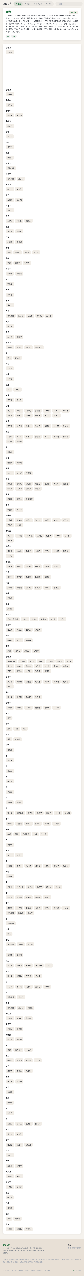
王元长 (9, 803)
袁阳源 (9, 708)
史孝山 (28, 987)
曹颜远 (56, 666)
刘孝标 (47, 908)
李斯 (9, 834)
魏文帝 (9, 484)
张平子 (9, 94)
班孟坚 (9, 52)
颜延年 (9, 274)
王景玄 (47, 682)
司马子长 (20, 887)
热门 (28, 4)
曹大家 (19, 200)
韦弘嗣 (37, 1061)
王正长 (9, 671)
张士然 (9, 824)
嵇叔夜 (19, 347)
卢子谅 (47, 437)
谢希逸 (36, 253)
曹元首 (28, 1061)
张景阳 (37, 437)
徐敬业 (37, 489)
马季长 (9, 347)
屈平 (9, 718)
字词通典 (39, 4)
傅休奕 (28, 666)
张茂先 (26, 263)
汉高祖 (17, 651)
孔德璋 (65, 908)
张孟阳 (19, 520)
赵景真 (28, 908)
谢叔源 (28, 484)
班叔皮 (9, 200)
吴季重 (37, 866)
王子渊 (9, 337)
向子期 (20, 316)
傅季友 (9, 792)
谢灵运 (9, 379)
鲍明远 (28, 221)
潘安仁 (9, 158)
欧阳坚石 (29, 499)
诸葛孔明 (20, 813)
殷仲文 (19, 484)
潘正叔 (9, 541)
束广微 (9, 369)
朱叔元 (48, 887)
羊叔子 (39, 813)
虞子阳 (19, 442)
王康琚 (28, 473)
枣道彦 (19, 671)
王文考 (9, 232)
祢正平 (17, 263)
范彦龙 (47, 567)
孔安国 (19, 966)
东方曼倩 (10, 945)
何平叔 (19, 232)
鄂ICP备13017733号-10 (23, 1270)
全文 (14, 36)
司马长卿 (10, 168)
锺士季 (30, 913)
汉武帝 (9, 760)
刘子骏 (56, 908)
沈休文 (56, 416)
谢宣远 (9, 416)
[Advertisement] (42, 72)
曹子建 (17, 358)
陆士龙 (56, 411)
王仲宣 (9, 221)
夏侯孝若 (10, 997)
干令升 (19, 1018)
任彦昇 (65, 520)
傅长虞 (9, 551)
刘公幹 (28, 411)
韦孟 (9, 390)
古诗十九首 (11, 661)
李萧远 (19, 1071)
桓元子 (28, 824)
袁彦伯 (20, 997)
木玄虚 (9, 242)
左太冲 (19, 116)
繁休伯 (19, 866)
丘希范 (47, 416)
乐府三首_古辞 (12, 619)
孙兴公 (19, 221)
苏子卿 (31, 661)
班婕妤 (24, 619)
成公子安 (38, 347)
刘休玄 (19, 708)
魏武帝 (34, 619)
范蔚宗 (19, 416)
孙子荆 (19, 426)
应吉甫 (65, 411)
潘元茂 (9, 771)
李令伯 (48, 813)
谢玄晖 (56, 426)
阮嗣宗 (9, 499)
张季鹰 (37, 671)
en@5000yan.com (43, 1270)
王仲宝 (19, 1177)
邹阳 (16, 834)
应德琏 (37, 411)
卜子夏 (9, 966)
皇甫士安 (38, 966)
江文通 (48, 316)
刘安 (24, 729)
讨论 (50, 4)
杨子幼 (30, 887)
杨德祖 (9, 866)
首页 (19, 4)
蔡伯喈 (9, 1177)
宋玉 (9, 253)
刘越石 (37, 551)
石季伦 (62, 619)
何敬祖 (9, 463)
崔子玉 (19, 1124)
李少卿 (22, 661)
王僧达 (19, 567)
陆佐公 (37, 1124)
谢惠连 (26, 253)
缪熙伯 (9, 640)
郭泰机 (19, 551)
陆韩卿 (37, 567)
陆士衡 (30, 316)
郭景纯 (19, 242)
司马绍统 (29, 536)
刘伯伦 (37, 987)
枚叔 (9, 739)
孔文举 (9, 813)
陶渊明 (37, 577)
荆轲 (9, 651)
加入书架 (73, 12)
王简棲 (9, 1187)
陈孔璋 (28, 866)
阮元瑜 (9, 897)
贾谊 (9, 263)
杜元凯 (28, 966)
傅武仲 (19, 337)
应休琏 (9, 452)
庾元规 (19, 824)
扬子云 (9, 147)
